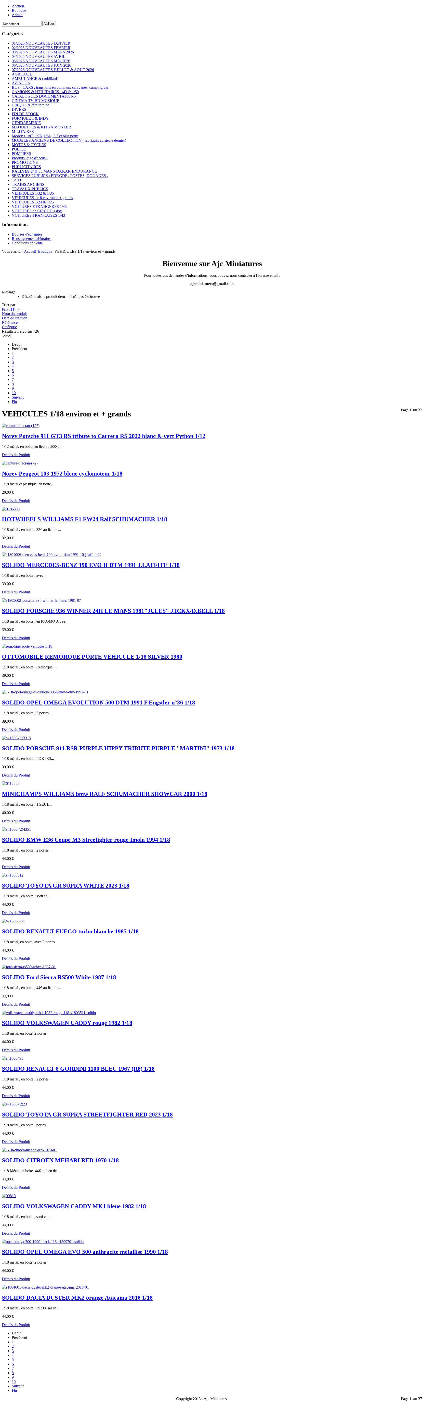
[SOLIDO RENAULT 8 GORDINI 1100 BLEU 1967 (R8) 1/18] (12, 1058)
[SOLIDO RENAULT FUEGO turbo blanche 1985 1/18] (13, 921)
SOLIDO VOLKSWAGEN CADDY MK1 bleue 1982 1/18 (74, 1206)
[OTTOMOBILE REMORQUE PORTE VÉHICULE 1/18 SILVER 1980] (27, 646)
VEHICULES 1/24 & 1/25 (33, 202)
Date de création (14, 318)
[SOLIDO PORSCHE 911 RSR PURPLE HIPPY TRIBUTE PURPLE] (16, 738)
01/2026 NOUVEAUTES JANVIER (41, 43)
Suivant (18, 397)
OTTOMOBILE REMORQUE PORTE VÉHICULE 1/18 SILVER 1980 (92, 656)
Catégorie (9, 327)
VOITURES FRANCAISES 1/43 (38, 215)
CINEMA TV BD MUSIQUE (35, 101)
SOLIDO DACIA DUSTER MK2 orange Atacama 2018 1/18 (77, 1297)
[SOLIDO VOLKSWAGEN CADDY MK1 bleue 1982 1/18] (9, 1196)
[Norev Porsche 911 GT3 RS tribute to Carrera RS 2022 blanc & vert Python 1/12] (21, 426)
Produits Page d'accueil (30, 158)
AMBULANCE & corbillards (35, 78)
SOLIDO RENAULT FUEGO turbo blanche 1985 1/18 (70, 931)
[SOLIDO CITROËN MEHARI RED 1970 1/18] (29, 1150)
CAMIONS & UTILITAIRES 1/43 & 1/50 (45, 92)
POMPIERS (21, 153)
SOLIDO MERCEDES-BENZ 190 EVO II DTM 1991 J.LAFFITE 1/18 (91, 565)
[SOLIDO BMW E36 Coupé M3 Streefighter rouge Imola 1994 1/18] (16, 829)
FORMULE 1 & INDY (30, 118)
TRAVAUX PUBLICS (30, 189)
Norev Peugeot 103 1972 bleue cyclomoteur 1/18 (62, 473)
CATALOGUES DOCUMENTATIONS (44, 96)
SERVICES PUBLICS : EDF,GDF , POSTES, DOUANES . (60, 176)
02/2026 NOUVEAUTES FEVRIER (41, 48)
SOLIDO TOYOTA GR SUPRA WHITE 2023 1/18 (65, 885)
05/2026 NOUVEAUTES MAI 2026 (41, 61)
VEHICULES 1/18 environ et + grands (42, 198)
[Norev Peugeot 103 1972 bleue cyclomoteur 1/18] (20, 463)
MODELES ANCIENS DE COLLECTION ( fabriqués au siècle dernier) (69, 140)
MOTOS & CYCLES (29, 145)
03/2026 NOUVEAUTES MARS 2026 (43, 52)
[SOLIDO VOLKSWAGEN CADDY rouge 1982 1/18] (49, 1013)
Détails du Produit (16, 455)
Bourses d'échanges (27, 234)
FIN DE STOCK (25, 114)
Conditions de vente (27, 243)
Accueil (18, 6)
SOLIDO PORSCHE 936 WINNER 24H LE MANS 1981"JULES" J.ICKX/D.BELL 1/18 (113, 611)
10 (14, 393)
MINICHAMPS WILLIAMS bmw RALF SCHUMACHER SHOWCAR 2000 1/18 (104, 794)
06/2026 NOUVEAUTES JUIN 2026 (41, 65)
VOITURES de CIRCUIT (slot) (37, 211)
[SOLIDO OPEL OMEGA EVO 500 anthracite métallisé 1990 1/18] (43, 1242)
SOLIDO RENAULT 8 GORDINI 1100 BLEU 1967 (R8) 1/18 (78, 1069)
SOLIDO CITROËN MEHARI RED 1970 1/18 (60, 1160)
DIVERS (19, 109)
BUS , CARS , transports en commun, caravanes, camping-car (60, 87)
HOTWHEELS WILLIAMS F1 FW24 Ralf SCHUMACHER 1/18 (84, 519)
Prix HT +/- (11, 309)
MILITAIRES (23, 131)
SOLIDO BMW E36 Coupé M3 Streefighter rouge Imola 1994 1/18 (86, 840)
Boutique (19, 10)
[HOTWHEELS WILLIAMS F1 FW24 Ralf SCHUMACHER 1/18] (11, 509)
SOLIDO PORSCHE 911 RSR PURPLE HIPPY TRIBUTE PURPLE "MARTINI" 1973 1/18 (118, 748)
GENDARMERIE (26, 123)
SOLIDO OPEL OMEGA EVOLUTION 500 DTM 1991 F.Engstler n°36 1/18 (98, 702)
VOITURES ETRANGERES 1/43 (39, 206)
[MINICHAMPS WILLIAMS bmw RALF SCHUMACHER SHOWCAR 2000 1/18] (10, 783)
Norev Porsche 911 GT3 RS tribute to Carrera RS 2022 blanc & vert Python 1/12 (103, 436)
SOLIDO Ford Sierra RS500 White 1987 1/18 (59, 977)
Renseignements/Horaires (31, 239)
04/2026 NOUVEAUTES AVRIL (38, 56)
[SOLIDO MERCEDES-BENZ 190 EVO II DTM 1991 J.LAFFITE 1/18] (51, 554)
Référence (10, 322)
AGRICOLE (22, 74)
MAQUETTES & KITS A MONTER (41, 127)
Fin (14, 402)
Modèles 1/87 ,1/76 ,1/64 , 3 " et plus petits (45, 136)
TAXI (16, 180)
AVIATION (21, 83)
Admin (17, 15)
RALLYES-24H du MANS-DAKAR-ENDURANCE (54, 171)
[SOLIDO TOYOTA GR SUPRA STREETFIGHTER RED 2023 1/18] (14, 1104)
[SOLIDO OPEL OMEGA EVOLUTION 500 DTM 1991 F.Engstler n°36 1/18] (45, 692)
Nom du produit (14, 314)
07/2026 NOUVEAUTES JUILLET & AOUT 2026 (53, 70)
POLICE (19, 149)
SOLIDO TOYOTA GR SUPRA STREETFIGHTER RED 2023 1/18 (87, 1114)
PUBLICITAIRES (26, 167)
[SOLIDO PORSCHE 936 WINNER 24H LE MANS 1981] (41, 600)
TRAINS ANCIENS (28, 184)
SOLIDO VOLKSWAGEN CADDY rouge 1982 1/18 (67, 1023)
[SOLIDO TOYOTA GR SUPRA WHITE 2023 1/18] (12, 875)
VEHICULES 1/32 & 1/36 (33, 193)
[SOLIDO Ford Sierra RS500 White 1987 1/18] (29, 967)
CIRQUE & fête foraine (30, 105)
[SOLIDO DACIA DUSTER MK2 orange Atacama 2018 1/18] (45, 1287)
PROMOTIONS (25, 162)
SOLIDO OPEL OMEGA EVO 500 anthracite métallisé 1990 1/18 (85, 1252)
